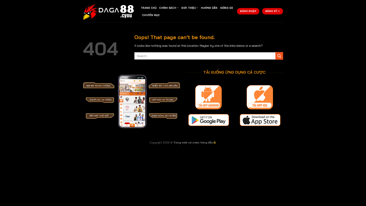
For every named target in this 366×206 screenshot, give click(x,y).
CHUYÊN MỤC (151, 15)
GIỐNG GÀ (226, 7)
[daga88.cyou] (109, 11)
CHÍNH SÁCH (167, 7)
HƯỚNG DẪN (209, 7)
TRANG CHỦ (149, 7)
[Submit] (279, 56)
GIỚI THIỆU (188, 7)
